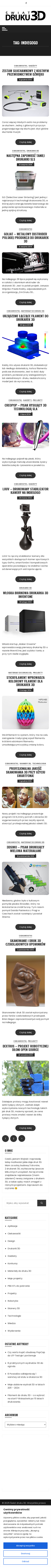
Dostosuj (25, 1553)
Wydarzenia (14, 1330)
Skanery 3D (25, 763)
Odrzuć (25, 1561)
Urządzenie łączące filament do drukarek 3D (25, 317)
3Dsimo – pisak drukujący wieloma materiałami (25, 849)
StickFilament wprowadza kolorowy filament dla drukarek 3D (26, 681)
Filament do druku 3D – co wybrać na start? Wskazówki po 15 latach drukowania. (26, 1398)
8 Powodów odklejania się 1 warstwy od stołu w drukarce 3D (25, 1375)
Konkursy (13, 1263)
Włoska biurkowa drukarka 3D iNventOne (25, 594)
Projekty (37, 400)
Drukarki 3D (33, 150)
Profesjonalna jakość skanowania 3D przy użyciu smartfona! (25, 772)
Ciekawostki (20, 65)
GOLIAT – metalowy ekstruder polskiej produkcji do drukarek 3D (25, 237)
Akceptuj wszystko (25, 1545)
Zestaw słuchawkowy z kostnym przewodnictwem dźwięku (25, 72)
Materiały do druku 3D (32, 311)
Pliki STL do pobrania (19, 1285)
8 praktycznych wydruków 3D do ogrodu (25, 1364)
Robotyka (13, 1300)
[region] (25, 1536)
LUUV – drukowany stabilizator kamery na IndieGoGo (26, 490)
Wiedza (12, 1323)
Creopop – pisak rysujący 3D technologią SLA (26, 407)
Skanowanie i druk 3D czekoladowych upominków (25, 942)
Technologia (39, 763)
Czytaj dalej (25, 142)
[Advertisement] (25, 1462)
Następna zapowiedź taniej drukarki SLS (26, 157)
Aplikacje (12, 1226)
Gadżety (33, 65)
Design (11, 1241)
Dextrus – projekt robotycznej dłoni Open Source (25, 1047)
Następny (21, 1138)
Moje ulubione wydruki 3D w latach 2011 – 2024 (26, 1386)
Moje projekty (15, 1278)
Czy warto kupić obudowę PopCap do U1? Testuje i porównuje (26, 1354)
